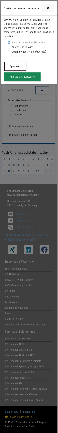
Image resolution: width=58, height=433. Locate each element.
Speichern (15, 66)
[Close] (48, 8)
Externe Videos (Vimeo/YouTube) (29, 51)
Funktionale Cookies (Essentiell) (29, 42)
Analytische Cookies (22, 47)
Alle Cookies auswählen (22, 76)
